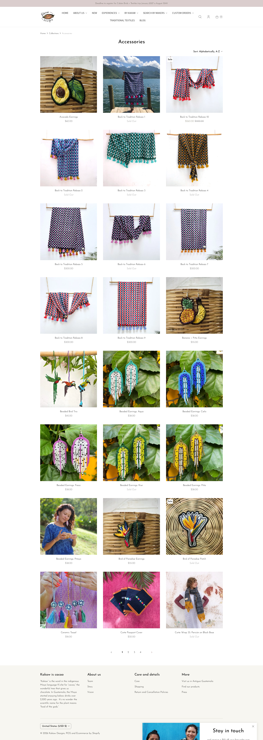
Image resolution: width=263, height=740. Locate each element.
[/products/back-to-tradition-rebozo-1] (131, 84)
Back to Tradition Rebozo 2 (68, 190)
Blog (143, 20)
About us (78, 13)
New (94, 13)
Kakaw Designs (57, 733)
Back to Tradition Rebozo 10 (194, 117)
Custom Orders (181, 13)
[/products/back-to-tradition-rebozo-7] (131, 231)
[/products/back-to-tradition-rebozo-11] (194, 84)
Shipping (139, 687)
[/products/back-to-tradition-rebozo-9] (68, 305)
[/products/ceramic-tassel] (68, 600)
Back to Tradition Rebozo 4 (194, 190)
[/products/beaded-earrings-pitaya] (68, 526)
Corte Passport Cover (131, 632)
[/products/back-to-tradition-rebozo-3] (194, 158)
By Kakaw (129, 13)
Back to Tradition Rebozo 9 (131, 338)
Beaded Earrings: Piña (194, 485)
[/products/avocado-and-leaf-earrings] (68, 84)
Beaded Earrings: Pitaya (68, 559)
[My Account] (208, 16)
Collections (54, 33)
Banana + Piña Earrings (194, 338)
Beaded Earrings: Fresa (69, 485)
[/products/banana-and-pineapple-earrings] (194, 305)
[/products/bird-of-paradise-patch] (194, 526)
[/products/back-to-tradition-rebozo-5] (68, 158)
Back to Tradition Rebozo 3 (131, 190)
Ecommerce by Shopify (88, 733)
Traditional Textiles (122, 20)
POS (68, 733)
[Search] (200, 16)
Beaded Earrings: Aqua (131, 411)
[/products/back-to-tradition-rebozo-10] (131, 305)
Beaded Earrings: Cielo (194, 411)
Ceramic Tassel (68, 632)
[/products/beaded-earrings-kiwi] (131, 452)
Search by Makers (154, 13)
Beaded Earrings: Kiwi (131, 485)
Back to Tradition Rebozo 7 (194, 264)
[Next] (151, 652)
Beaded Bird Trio (68, 411)
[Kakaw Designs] (47, 16)
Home (65, 13)
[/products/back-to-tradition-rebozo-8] (194, 231)
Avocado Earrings (69, 117)
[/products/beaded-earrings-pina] (194, 452)
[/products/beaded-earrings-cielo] (194, 379)
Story (90, 687)
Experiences (109, 13)
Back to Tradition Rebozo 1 (131, 117)
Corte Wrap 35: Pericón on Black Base (194, 632)
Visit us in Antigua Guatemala (197, 681)
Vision (90, 692)
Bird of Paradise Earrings (131, 559)
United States (54, 726)
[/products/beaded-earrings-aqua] (131, 379)
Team (90, 681)
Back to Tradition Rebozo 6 (131, 264)
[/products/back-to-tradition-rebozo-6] (68, 231)
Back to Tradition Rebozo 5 (68, 264)
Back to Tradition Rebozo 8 (68, 338)
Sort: (206, 51)
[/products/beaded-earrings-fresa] (68, 452)
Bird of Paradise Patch (194, 559)
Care (137, 681)
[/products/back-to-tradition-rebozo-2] (131, 158)
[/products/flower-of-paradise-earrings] (131, 526)
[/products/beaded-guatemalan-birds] (68, 379)
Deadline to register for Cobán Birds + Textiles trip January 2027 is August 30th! (131, 3)
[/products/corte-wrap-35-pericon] (194, 600)
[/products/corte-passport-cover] (131, 600)
